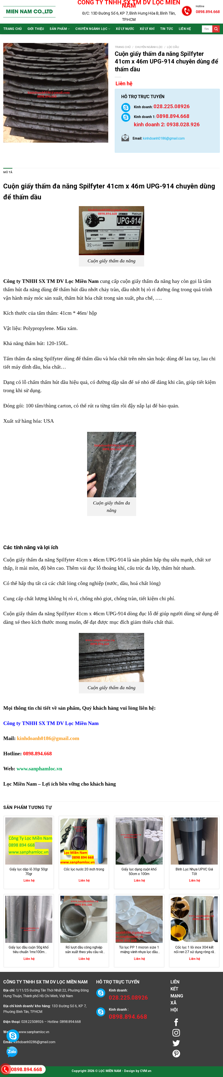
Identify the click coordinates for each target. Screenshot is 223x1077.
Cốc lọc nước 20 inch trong (84, 869)
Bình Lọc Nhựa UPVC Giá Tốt (194, 871)
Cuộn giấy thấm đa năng (40, 186)
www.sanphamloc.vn (34, 1032)
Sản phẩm (58, 29)
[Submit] (216, 29)
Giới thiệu (35, 29)
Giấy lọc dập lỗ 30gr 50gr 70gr (29, 871)
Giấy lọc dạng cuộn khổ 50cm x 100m (139, 871)
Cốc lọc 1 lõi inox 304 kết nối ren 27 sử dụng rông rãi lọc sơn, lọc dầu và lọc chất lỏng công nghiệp (194, 949)
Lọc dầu (173, 47)
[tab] (7, 172)
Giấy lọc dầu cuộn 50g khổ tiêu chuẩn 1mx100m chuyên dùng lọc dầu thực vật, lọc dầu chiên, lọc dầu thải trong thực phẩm (29, 949)
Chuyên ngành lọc (91, 29)
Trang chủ (12, 29)
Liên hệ (185, 29)
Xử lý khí (147, 29)
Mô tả (7, 172)
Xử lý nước (125, 29)
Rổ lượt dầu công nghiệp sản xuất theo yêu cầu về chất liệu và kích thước (84, 949)
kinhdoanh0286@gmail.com (34, 1042)
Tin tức (166, 29)
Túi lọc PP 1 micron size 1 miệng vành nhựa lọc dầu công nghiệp (139, 949)
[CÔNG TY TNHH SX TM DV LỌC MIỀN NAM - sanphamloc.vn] (29, 11)
